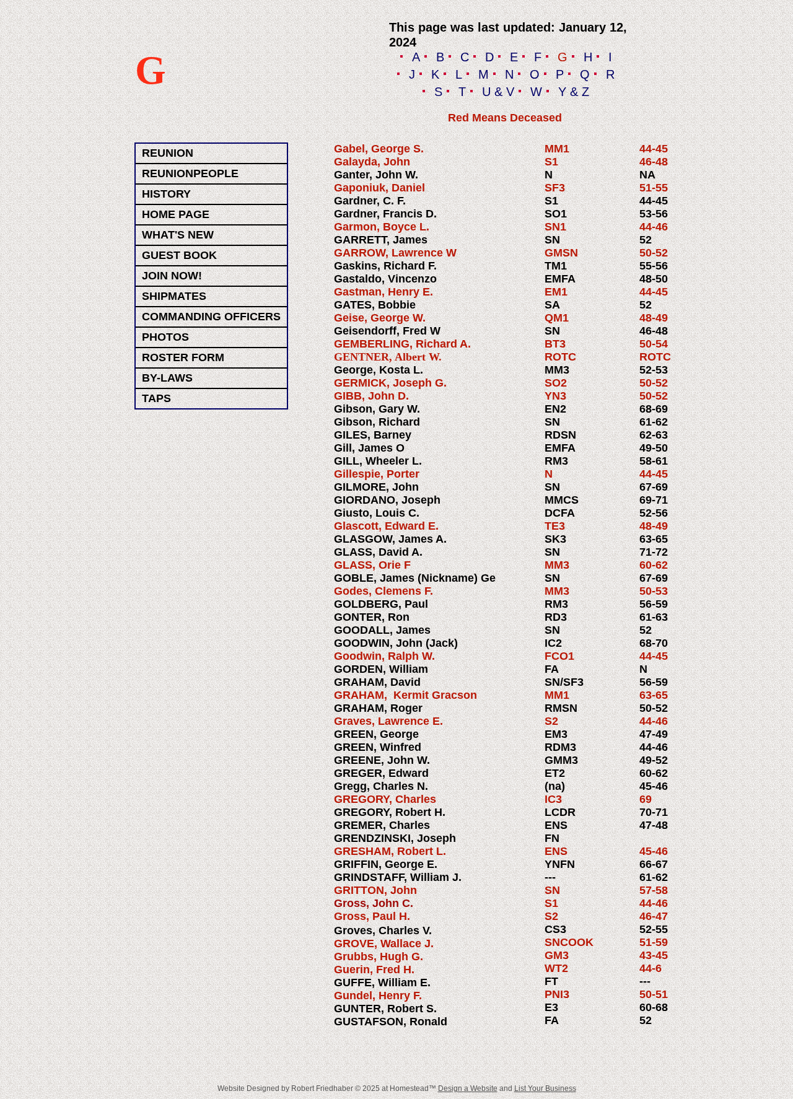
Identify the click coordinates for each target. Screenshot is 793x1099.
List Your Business (545, 1088)
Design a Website (467, 1088)
